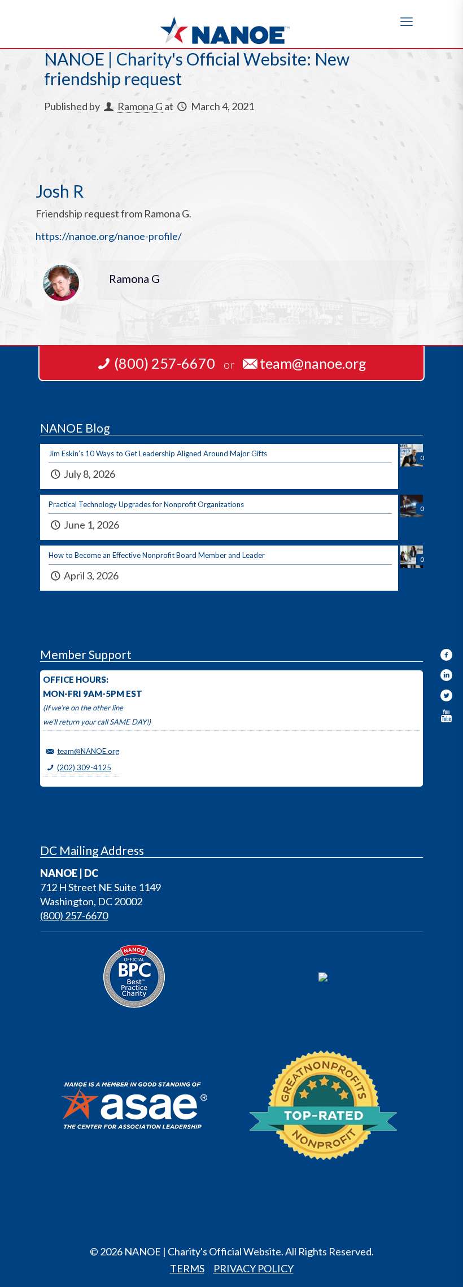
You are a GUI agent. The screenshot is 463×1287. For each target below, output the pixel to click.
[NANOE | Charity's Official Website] (231, 24)
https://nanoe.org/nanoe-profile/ (109, 236)
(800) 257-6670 (74, 915)
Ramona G (140, 106)
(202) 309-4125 (84, 767)
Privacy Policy (253, 1268)
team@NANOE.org (88, 751)
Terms (187, 1268)
